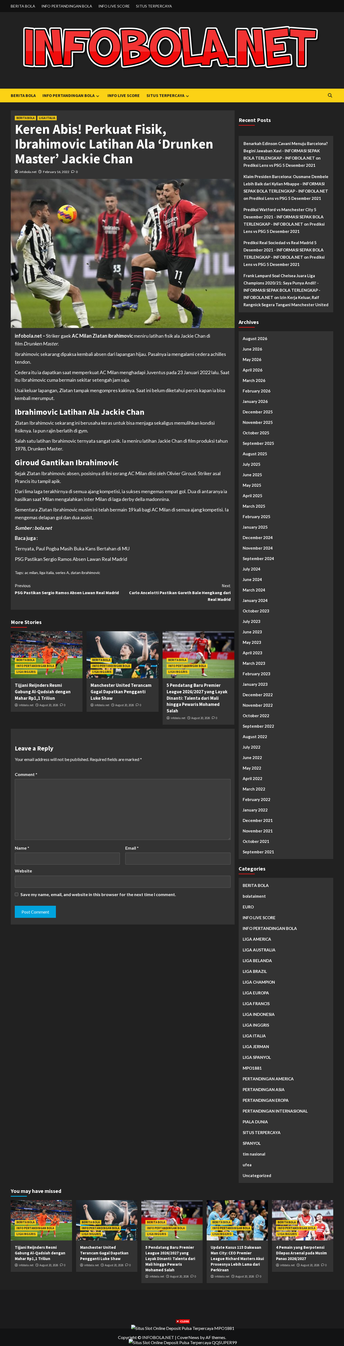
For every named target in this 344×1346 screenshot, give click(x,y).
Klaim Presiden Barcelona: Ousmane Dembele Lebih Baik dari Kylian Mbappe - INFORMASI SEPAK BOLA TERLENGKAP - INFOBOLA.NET (285, 183)
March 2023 (254, 663)
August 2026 (255, 338)
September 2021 (258, 851)
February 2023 (256, 673)
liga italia (47, 572)
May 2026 (252, 359)
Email (132, 847)
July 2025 (251, 464)
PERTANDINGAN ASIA (264, 1089)
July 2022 (251, 747)
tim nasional (254, 1154)
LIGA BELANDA (257, 960)
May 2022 (252, 768)
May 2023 (252, 642)
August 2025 (255, 453)
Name (22, 847)
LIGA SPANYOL (257, 1057)
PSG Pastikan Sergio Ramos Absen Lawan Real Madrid (71, 559)
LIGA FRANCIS (256, 1003)
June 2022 (252, 757)
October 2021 (256, 841)
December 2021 (258, 820)
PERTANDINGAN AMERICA (268, 1078)
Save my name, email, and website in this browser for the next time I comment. (98, 894)
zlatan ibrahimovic (85, 572)
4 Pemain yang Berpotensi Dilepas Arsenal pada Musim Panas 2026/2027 (301, 1253)
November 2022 (258, 705)
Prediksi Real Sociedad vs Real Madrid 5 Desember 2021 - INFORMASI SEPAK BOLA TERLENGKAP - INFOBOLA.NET (283, 249)
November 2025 (258, 422)
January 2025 (255, 527)
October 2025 (256, 432)
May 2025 (252, 485)
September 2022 (258, 726)
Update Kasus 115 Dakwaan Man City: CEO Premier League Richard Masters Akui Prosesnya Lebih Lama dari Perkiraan (237, 1258)
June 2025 (252, 474)
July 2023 (251, 621)
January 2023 (255, 684)
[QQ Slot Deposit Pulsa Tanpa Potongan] (183, 1341)
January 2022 (255, 809)
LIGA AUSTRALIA (259, 949)
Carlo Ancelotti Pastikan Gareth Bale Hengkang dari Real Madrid (179, 592)
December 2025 (258, 411)
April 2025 (252, 495)
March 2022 (254, 788)
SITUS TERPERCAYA (154, 6)
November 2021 (258, 830)
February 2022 (256, 799)
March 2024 (254, 589)
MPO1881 (252, 1068)
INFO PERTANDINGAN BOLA (66, 6)
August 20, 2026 (49, 705)
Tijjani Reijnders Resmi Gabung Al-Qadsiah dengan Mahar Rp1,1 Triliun (43, 691)
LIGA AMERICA (257, 939)
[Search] (330, 95)
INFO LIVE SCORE (114, 6)
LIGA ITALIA (47, 118)
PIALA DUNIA (255, 1121)
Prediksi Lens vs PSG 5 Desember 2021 (279, 165)
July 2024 (251, 568)
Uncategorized (257, 1175)
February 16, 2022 (56, 172)
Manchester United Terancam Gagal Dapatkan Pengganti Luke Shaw (121, 691)
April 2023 (252, 652)
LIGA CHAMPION (259, 982)
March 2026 (254, 380)
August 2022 (255, 736)
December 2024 (258, 537)
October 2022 (256, 715)
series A (62, 572)
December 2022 (258, 694)
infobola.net (28, 172)
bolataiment (254, 896)
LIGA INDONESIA (259, 1014)
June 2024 (252, 579)
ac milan (31, 572)
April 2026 (252, 369)
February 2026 (256, 390)
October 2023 (256, 610)
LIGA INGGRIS (26, 672)
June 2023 (252, 631)
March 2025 (254, 506)
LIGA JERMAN (256, 1046)
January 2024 (255, 600)
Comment (26, 774)
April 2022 (252, 778)
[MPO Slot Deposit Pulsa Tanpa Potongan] (182, 1327)
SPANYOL (252, 1143)
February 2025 (256, 516)
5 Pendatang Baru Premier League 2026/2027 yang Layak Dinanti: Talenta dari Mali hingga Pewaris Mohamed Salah (197, 698)
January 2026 (255, 401)
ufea (247, 1164)
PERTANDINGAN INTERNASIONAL (275, 1111)
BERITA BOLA (23, 6)
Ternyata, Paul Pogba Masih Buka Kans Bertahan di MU (72, 548)
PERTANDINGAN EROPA (266, 1100)
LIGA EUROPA (256, 992)
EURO (248, 906)
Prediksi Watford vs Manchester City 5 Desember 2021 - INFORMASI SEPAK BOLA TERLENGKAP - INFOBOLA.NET (283, 216)
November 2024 (258, 548)
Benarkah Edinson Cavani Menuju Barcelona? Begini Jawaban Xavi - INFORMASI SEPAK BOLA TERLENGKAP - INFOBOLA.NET (285, 150)
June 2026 (252, 349)
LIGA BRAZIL (255, 971)
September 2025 (258, 443)
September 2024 (258, 558)
